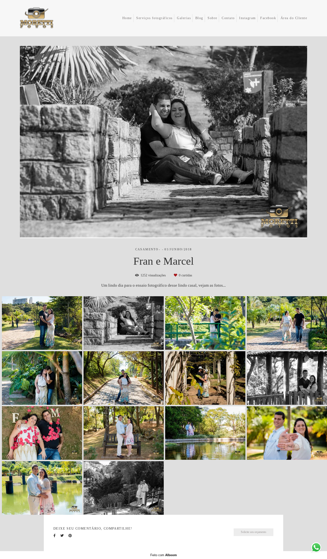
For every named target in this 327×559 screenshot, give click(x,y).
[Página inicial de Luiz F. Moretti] (43, 18)
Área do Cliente (294, 18)
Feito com (163, 555)
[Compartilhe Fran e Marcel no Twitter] (62, 535)
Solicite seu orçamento (253, 532)
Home (127, 18)
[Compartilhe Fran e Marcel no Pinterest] (70, 535)
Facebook (268, 18)
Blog (199, 18)
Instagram (247, 18)
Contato (228, 18)
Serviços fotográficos (154, 18)
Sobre (212, 18)
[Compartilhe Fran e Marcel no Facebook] (54, 535)
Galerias (184, 18)
